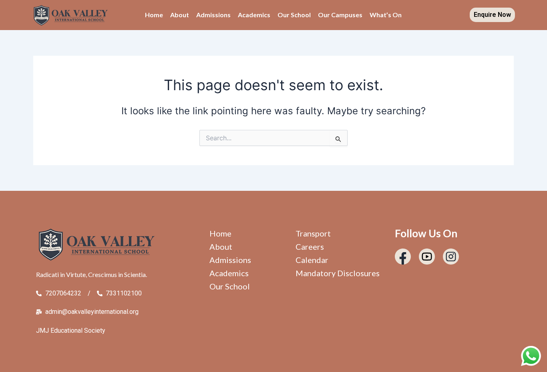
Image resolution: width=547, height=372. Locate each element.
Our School (294, 14)
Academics (254, 14)
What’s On (386, 14)
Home (154, 14)
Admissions (213, 14)
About (179, 14)
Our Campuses (340, 14)
